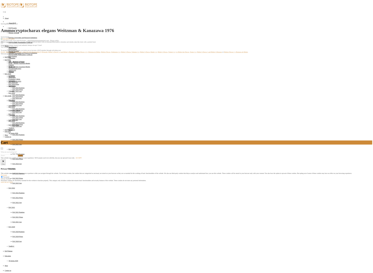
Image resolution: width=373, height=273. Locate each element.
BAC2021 (12, 207)
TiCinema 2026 (13, 261)
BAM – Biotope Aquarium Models (19, 67)
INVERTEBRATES (15, 68)
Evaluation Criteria (14, 79)
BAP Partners (13, 56)
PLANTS (12, 67)
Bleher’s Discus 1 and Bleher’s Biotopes (209, 52)
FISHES (11, 65)
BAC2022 (12, 188)
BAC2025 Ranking (18, 135)
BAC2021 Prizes (17, 217)
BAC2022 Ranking (18, 193)
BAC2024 (12, 149)
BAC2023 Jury (17, 183)
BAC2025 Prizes (17, 139)
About (7, 18)
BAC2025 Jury (17, 144)
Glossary (11, 72)
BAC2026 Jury (13, 82)
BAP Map (8, 57)
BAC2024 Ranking (18, 154)
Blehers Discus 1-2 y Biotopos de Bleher (87, 52)
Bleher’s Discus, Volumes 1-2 (130, 52)
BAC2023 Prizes (17, 178)
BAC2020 (12, 227)
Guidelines (12, 75)
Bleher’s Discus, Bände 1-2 (148, 52)
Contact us (8, 270)
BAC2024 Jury (17, 164)
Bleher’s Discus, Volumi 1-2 (166, 52)
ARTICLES (12, 70)
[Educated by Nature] (8, 39)
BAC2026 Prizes (14, 84)
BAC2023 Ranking (18, 102)
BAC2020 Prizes (17, 236)
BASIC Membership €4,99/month (11, 52)
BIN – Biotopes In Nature (16, 61)
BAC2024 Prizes (17, 96)
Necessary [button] (4, 175)
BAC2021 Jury (17, 222)
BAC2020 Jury (17, 241)
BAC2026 (8, 96)
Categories (12, 115)
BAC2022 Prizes (17, 198)
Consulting (12, 58)
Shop (6, 265)
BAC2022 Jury (17, 202)
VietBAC (11, 246)
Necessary (6, 177)
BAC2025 (12, 86)
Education (8, 256)
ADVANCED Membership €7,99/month (34, 52)
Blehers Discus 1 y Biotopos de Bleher (236, 52)
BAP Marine (8, 251)
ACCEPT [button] (79, 158)
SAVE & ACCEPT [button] (7, 182)
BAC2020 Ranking (18, 232)
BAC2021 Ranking (18, 212)
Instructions (12, 105)
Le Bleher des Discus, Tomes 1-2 (186, 52)
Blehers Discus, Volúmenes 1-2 (110, 52)
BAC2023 (12, 100)
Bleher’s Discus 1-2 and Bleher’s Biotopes (61, 52)
